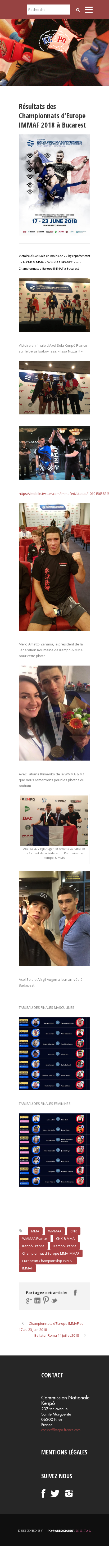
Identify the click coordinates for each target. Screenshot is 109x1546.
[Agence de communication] (54, 1526)
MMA (35, 1231)
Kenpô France (33, 1246)
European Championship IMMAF (47, 1260)
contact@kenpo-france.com (60, 1430)
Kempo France (64, 1246)
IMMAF (27, 1268)
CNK (73, 1231)
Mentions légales (64, 1452)
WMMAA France (34, 1238)
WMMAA (54, 1231)
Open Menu (88, 9)
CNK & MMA (65, 1238)
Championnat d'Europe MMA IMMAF (50, 1253)
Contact (52, 1375)
